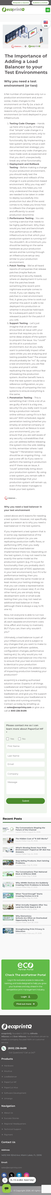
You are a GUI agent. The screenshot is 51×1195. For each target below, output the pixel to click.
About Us (8, 1113)
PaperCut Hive (11, 1087)
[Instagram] (26, 1175)
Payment (8, 1134)
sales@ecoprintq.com (11, 1167)
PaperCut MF (10, 1082)
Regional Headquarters (15, 1123)
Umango (8, 1098)
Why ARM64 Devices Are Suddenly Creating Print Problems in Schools (32, 884)
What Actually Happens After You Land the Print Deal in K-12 (31, 906)
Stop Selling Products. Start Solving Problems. (32, 862)
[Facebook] (4, 1175)
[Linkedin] (19, 1175)
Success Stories (11, 1118)
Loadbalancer (10, 1076)
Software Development (15, 1093)
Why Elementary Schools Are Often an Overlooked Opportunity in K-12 (31, 918)
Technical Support (12, 1129)
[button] (48, 10)
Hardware (9, 1065)
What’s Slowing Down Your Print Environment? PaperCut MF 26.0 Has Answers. (33, 850)
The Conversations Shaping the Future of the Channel (30, 829)
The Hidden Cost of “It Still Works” (32, 839)
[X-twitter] (11, 1175)
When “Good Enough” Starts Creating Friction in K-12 (29, 895)
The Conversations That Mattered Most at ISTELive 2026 (31, 873)
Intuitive (8, 1071)
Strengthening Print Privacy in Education (30, 930)
